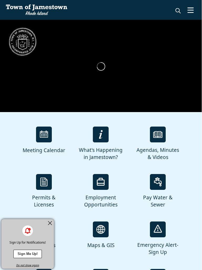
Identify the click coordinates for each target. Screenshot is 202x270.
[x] (50, 223)
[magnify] (178, 10)
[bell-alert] (27, 230)
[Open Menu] (190, 10)
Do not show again (27, 265)
